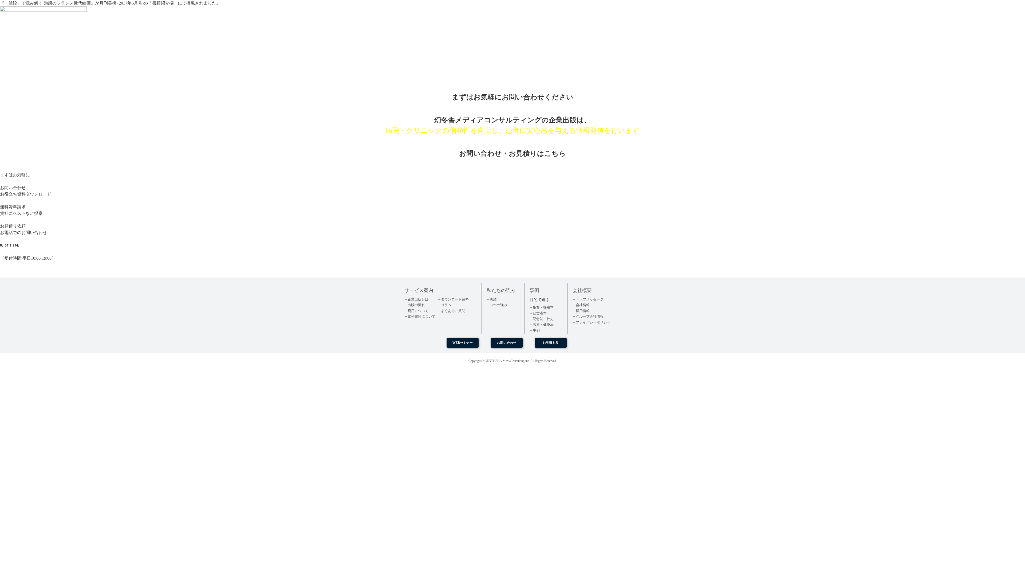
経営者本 (540, 313)
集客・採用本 (543, 307)
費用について (418, 311)
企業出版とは (418, 299)
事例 (536, 330)
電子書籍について (421, 316)
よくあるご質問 (453, 311)
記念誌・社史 (543, 319)
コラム (446, 305)
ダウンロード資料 (455, 299)
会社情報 (583, 305)
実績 (493, 299)
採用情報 (583, 311)
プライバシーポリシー (593, 322)
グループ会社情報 (590, 316)
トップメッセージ (590, 299)
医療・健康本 (543, 325)
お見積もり (551, 343)
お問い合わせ (506, 343)
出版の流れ (416, 305)
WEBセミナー (462, 343)
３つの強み (498, 305)
